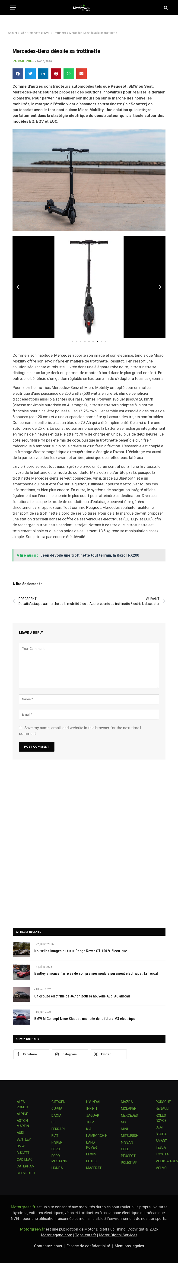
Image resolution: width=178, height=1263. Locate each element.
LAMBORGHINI (97, 1136)
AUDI (20, 1133)
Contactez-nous (48, 1246)
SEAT (160, 1127)
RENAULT (163, 1108)
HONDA (57, 1168)
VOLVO (161, 1168)
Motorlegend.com (56, 1235)
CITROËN (58, 1102)
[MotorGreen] (89, 7)
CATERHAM (26, 1166)
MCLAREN (129, 1108)
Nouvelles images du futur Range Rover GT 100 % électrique (80, 951)
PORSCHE (163, 1102)
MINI (124, 1129)
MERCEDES (129, 1115)
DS (53, 1122)
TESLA (161, 1147)
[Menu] (13, 7)
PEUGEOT (128, 1156)
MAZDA (127, 1102)
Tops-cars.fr (85, 1235)
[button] (18, 73)
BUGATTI (23, 1153)
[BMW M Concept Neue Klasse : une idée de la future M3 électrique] (21, 1017)
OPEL (125, 1149)
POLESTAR (129, 1162)
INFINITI (92, 1108)
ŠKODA (161, 1134)
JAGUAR (92, 1115)
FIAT (54, 1136)
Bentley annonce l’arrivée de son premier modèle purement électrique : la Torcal (96, 973)
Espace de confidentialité (88, 1246)
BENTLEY (24, 1139)
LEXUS (91, 1154)
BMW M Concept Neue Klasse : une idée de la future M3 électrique (85, 1018)
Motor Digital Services (118, 1235)
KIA (89, 1129)
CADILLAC (25, 1159)
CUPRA (56, 1108)
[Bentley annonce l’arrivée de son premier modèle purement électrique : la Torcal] (21, 972)
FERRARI (58, 1129)
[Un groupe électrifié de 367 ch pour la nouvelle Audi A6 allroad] (21, 994)
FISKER (56, 1142)
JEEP (90, 1122)
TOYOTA (162, 1154)
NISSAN (127, 1142)
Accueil (13, 33)
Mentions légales (129, 1246)
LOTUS (91, 1161)
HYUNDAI (93, 1102)
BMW (21, 1146)
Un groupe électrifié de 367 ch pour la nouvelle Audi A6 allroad (82, 996)
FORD (55, 1149)
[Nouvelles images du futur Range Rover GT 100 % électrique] (21, 949)
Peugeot (93, 507)
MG (123, 1122)
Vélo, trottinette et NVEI (35, 33)
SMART (161, 1141)
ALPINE (22, 1114)
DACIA (56, 1115)
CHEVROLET (26, 1173)
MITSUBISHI (130, 1136)
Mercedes (62, 355)
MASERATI (94, 1168)
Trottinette (60, 33)
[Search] (165, 7)
